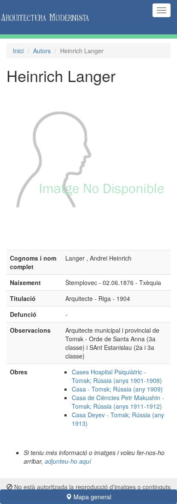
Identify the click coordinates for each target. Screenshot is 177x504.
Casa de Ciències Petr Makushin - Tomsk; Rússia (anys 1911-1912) (118, 401)
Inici (18, 50)
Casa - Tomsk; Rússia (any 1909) (117, 389)
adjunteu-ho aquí (68, 461)
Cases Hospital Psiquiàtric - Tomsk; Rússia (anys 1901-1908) (117, 376)
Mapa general (91, 496)
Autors (42, 50)
